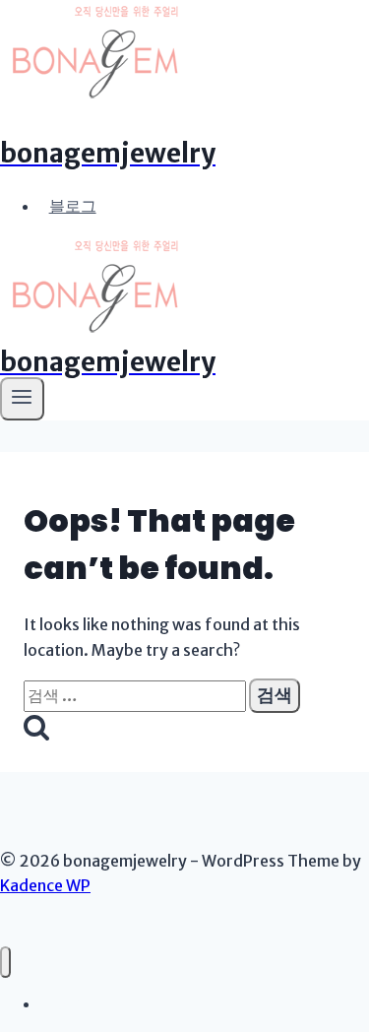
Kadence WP (45, 885)
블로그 (72, 206)
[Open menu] (22, 398)
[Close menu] (5, 962)
